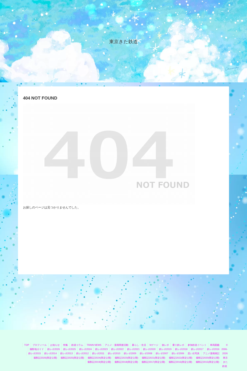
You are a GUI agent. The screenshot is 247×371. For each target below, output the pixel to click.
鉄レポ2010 (114, 353)
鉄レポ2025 (69, 349)
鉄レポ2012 (82, 353)
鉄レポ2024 (85, 349)
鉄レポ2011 (98, 353)
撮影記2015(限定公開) (207, 362)
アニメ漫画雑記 (211, 353)
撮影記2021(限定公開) (153, 357)
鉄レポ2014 (50, 353)
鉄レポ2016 (213, 349)
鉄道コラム (77, 345)
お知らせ (55, 345)
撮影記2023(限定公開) (126, 357)
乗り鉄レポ (178, 345)
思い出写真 (193, 353)
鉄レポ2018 (181, 349)
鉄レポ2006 (178, 353)
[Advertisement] (123, 239)
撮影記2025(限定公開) (72, 357)
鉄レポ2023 (101, 349)
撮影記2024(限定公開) (99, 357)
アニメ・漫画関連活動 (116, 345)
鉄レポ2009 (130, 353)
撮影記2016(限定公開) (180, 362)
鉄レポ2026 (53, 349)
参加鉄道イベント (197, 345)
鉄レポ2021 (133, 349)
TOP (26, 345)
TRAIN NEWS (94, 345)
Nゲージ (154, 345)
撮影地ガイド (37, 349)
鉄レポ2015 (34, 353)
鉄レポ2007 (162, 353)
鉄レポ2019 (165, 349)
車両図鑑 (214, 345)
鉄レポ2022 (117, 349)
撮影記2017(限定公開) (153, 362)
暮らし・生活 (139, 345)
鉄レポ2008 (146, 353)
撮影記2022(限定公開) (180, 357)
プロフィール (40, 345)
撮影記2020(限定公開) (207, 357)
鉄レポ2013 (66, 353)
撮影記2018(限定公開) (126, 362)
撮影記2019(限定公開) (99, 362)
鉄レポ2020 (149, 349)
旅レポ (165, 345)
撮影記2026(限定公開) (45, 357)
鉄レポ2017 (197, 349)
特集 (65, 345)
